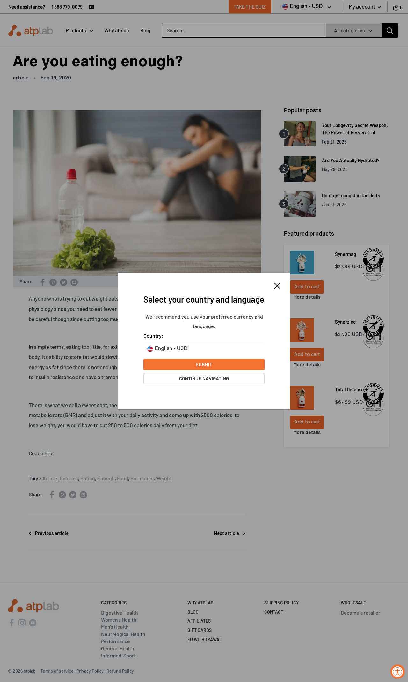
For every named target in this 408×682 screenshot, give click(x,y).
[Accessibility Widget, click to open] (397, 671)
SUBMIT (204, 364)
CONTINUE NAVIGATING (204, 378)
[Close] (277, 285)
